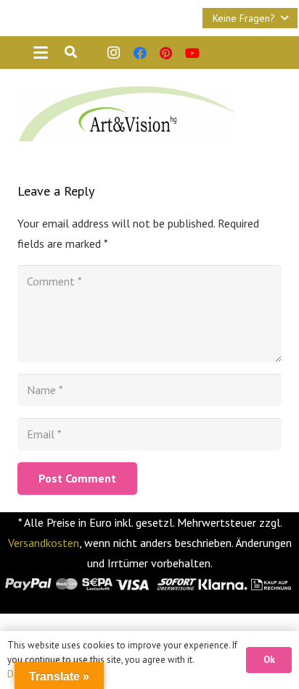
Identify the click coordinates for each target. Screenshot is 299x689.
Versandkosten (43, 542)
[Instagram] (114, 53)
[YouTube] (192, 53)
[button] (250, 18)
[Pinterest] (166, 53)
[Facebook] (140, 53)
